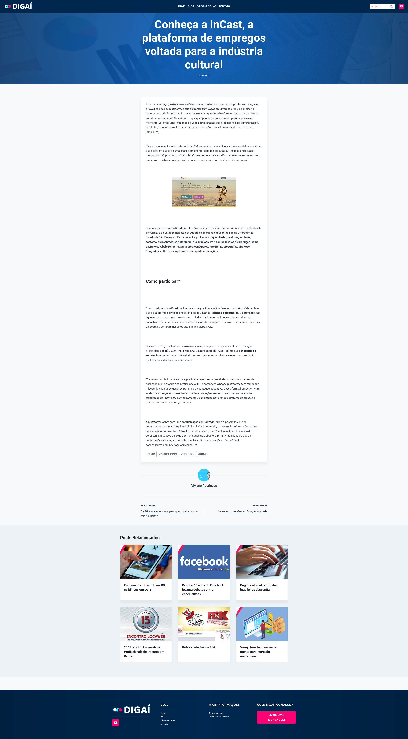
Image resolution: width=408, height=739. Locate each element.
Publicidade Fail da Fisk (199, 647)
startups (203, 454)
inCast (151, 454)
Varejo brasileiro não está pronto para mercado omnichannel (258, 651)
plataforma (187, 454)
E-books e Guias (206, 6)
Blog (191, 6)
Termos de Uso (215, 713)
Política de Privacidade (219, 717)
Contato (224, 6)
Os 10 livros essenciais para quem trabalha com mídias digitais (170, 511)
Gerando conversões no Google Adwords (242, 508)
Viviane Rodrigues (204, 486)
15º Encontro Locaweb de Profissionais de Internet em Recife (144, 651)
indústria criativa (168, 454)
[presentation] (146, 562)
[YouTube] (401, 6)
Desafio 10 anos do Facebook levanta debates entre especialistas (203, 589)
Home (181, 6)
